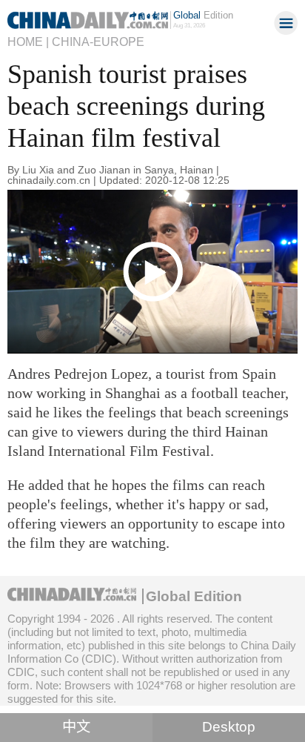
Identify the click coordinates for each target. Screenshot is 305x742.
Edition (203, 15)
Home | (28, 41)
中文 (76, 727)
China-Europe (98, 41)
